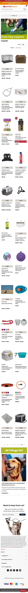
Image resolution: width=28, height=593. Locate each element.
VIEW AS (19, 44)
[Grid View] (23, 44)
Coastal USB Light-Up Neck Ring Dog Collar (20, 398)
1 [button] (4, 444)
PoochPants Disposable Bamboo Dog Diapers (7, 140)
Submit (22, 514)
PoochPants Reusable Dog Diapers (19, 338)
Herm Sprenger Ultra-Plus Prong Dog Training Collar (7, 107)
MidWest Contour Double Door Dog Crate (6, 75)
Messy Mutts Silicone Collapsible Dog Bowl (20, 367)
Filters (13, 15)
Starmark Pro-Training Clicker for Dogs (20, 302)
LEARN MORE (18, 3)
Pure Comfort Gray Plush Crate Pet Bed (7, 433)
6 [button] (18, 444)
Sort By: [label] (12, 47)
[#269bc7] (16, 392)
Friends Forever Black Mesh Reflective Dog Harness (7, 173)
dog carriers (11, 545)
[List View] (25, 44)
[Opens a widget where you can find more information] (23, 590)
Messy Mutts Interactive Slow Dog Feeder (7, 272)
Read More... (5, 493)
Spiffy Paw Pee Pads (7, 303)
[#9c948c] (6, 329)
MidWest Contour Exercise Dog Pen (20, 106)
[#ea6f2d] (18, 392)
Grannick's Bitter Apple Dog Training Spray (7, 236)
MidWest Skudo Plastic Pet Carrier (6, 205)
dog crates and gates (18, 545)
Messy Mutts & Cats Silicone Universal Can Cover (20, 269)
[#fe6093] (20, 392)
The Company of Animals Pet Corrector (19, 173)
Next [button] (22, 444)
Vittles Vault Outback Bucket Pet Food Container (7, 368)
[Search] (25, 9)
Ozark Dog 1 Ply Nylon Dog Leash (7, 337)
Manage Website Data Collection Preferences (11, 590)
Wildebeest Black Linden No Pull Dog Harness (20, 206)
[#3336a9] (4, 329)
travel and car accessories (8, 547)
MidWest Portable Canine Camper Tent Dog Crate (20, 434)
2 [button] (7, 444)
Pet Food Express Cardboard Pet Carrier (19, 72)
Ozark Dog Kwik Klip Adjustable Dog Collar (7, 401)
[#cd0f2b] (2, 329)
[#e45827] (8, 329)
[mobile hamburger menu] (2, 6)
